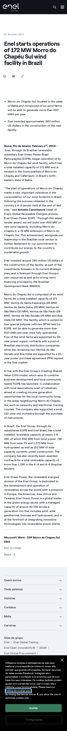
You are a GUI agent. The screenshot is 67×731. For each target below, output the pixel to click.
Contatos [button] (10, 607)
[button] (13, 76)
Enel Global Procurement (20, 653)
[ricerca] (54, 7)
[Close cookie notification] (62, 660)
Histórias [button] (9, 598)
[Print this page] (5, 76)
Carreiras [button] (10, 625)
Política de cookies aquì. (18, 691)
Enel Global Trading (26, 642)
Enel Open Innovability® (19, 647)
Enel (6, 642)
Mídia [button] (7, 616)
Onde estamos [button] (13, 589)
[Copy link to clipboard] (22, 76)
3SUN (43, 647)
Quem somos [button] (12, 580)
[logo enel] (11, 7)
